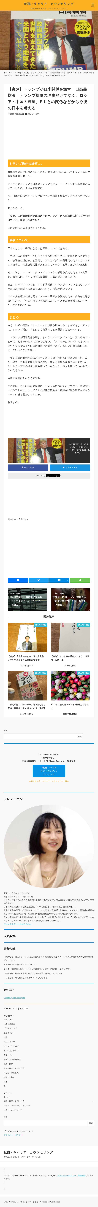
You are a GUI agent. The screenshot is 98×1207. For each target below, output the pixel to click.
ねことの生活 (9, 1024)
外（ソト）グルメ (11, 1046)
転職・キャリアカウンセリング (17, 1106)
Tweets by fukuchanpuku (14, 998)
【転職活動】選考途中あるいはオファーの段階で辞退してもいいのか (33, 973)
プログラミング (10, 1028)
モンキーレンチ (32, 1202)
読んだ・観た (34, 114)
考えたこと (8, 1055)
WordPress (55, 1202)
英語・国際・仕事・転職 (14, 1068)
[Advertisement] (49, 137)
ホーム (6, 1097)
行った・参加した (11, 1073)
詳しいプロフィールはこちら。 (18, 924)
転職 (6, 1082)
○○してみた (9, 1019)
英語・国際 (8, 1064)
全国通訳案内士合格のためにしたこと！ (21, 965)
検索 (6, 731)
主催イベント (9, 1033)
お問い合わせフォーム (13, 1110)
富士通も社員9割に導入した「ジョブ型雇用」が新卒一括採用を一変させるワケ (37, 969)
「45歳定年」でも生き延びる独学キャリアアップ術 (25, 978)
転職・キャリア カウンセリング (49, 4)
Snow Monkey (10, 1202)
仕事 (6, 1037)
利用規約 (82, 1175)
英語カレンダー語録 (12, 1059)
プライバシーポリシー (13, 1135)
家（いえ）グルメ (11, 1051)
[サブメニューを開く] (92, 1101)
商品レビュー (9, 1042)
